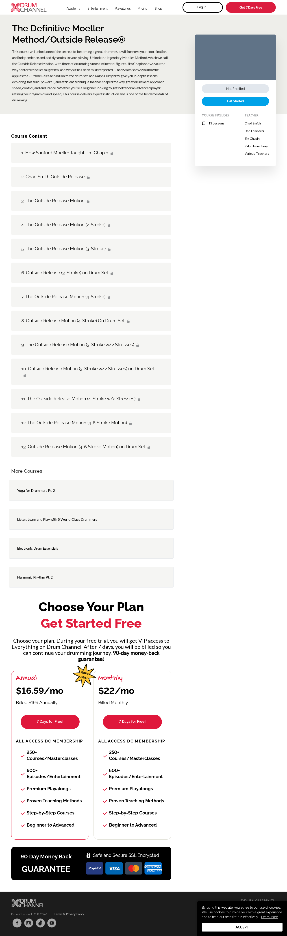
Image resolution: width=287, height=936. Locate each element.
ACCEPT (242, 927)
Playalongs (123, 8)
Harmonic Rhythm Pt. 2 (35, 577)
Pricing (142, 8)
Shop (158, 8)
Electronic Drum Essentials (37, 548)
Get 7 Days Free (250, 7)
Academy (73, 8)
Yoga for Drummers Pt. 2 (36, 490)
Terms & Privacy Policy (69, 914)
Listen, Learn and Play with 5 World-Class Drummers (57, 519)
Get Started (235, 101)
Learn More (269, 917)
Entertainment (97, 8)
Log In (201, 7)
